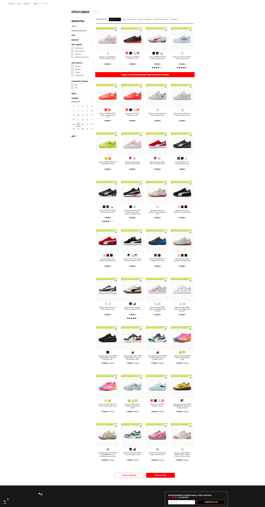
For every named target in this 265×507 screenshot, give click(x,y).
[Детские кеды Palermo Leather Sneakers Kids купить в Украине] (132, 289)
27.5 (92, 110)
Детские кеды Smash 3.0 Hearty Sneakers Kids (182, 114)
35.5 (83, 124)
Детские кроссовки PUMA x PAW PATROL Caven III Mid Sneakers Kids (132, 357)
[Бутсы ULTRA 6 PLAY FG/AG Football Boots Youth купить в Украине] (132, 386)
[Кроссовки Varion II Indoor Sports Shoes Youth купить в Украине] (182, 38)
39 (87, 129)
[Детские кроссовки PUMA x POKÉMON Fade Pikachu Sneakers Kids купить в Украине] (182, 386)
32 (78, 120)
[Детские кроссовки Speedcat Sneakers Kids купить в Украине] (182, 192)
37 (92, 124)
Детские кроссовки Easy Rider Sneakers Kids (157, 453)
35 (78, 124)
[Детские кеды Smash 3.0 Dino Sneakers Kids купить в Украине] (157, 95)
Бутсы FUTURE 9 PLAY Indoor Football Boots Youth (108, 115)
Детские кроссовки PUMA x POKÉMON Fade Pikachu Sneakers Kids (182, 406)
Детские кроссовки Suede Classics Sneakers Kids (133, 259)
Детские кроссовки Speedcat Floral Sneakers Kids (157, 212)
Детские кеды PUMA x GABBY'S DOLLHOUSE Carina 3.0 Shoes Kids (182, 454)
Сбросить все (75, 101)
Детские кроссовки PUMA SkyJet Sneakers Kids (132, 453)
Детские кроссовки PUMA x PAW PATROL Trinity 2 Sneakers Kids (157, 357)
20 (78, 106)
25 (78, 110)
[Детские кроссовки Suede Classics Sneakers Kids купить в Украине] (132, 240)
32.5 (83, 120)
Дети (19, 3)
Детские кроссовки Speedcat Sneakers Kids (182, 211)
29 (82, 115)
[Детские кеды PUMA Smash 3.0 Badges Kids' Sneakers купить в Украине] (157, 289)
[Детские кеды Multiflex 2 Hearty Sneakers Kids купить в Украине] (107, 38)
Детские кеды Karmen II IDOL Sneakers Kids (107, 308)
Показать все (160, 475)
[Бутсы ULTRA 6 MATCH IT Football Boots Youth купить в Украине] (107, 143)
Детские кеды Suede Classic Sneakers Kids (132, 162)
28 (73, 115)
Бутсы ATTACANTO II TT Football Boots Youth (157, 259)
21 (82, 106)
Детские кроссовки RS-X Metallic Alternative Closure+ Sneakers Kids (132, 212)
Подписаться (211, 502)
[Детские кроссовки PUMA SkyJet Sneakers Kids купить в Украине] (132, 434)
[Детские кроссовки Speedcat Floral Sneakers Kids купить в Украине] (157, 192)
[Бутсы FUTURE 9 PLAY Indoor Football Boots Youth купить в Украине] (107, 95)
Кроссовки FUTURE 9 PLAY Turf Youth (132, 57)
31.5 (74, 120)
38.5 (83, 129)
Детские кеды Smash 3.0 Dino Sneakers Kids (157, 114)
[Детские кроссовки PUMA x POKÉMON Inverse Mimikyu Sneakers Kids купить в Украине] (107, 434)
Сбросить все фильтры (78, 30)
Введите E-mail (173, 502)
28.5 (78, 115)
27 (87, 110)
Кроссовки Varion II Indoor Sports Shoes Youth (182, 57)
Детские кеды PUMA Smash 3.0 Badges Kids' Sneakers (157, 309)
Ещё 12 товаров (129, 475)
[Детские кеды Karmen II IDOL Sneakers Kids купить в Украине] (107, 289)
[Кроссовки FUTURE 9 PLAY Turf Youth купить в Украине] (132, 38)
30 (87, 115)
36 (87, 124)
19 (73, 106)
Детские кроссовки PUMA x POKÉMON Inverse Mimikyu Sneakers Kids (108, 454)
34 (92, 120)
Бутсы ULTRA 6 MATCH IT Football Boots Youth (107, 162)
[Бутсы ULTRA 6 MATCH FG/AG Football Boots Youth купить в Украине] (182, 337)
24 (73, 110)
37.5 (74, 129)
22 (87, 106)
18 (92, 129)
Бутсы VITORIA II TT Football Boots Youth (182, 162)
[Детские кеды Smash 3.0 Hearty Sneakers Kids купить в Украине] (182, 95)
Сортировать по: (102, 19)
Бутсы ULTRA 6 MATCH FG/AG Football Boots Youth (182, 357)
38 (78, 129)
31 (92, 115)
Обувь (35, 3)
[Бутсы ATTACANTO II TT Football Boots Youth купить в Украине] (157, 240)
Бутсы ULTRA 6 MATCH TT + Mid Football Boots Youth (108, 405)
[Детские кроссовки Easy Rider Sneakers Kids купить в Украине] (157, 434)
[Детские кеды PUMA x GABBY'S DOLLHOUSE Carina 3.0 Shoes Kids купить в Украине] (182, 434)
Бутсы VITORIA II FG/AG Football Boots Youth (157, 57)
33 (87, 120)
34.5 (74, 124)
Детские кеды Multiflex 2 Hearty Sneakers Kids (107, 57)
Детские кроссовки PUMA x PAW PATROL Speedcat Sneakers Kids (108, 357)
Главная (11, 3)
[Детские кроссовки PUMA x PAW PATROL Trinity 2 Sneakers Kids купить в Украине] (157, 337)
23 (92, 106)
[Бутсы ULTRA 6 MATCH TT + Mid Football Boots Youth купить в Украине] (107, 386)
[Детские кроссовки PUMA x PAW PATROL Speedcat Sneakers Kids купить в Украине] (107, 337)
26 (82, 110)
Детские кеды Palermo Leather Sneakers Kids (132, 308)
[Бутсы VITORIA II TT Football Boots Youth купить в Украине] (182, 143)
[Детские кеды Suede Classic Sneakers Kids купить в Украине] (132, 143)
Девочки (27, 3)
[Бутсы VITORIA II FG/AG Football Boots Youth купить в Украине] (157, 38)
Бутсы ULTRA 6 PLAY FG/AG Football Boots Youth (132, 406)
